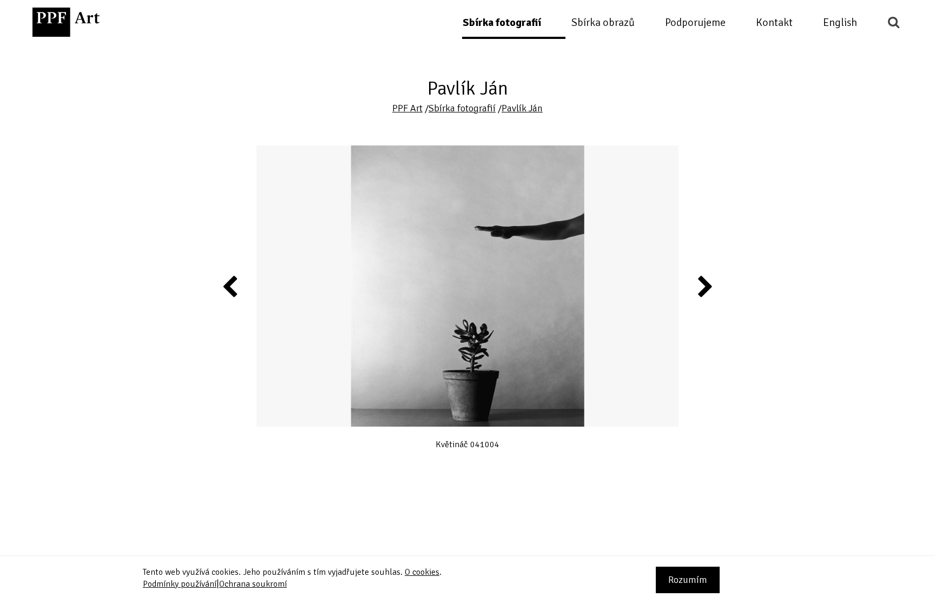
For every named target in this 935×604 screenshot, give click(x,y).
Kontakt (774, 22)
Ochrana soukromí (253, 584)
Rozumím (687, 580)
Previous (230, 286)
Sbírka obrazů (603, 22)
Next (704, 286)
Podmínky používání (179, 584)
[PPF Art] (66, 22)
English (840, 22)
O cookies (422, 572)
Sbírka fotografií (502, 22)
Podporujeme (695, 22)
